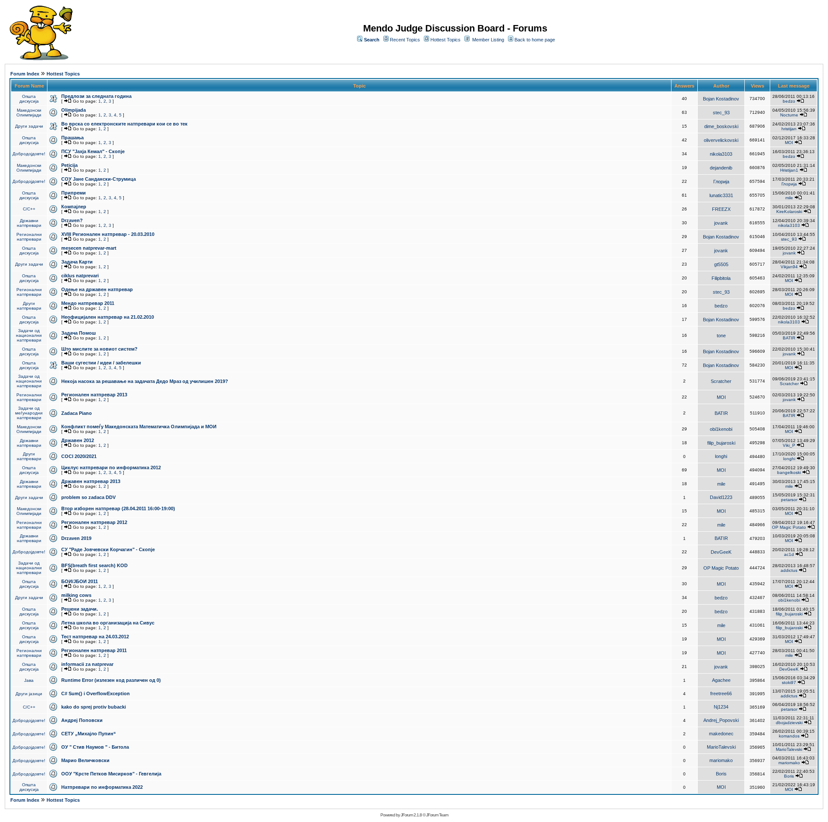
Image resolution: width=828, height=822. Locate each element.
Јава (29, 680)
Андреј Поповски (82, 720)
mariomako (721, 760)
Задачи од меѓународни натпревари (29, 413)
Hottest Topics (445, 39)
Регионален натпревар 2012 (94, 522)
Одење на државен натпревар (97, 289)
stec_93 (721, 112)
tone (721, 335)
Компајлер (73, 206)
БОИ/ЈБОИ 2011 (79, 581)
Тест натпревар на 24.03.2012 (95, 636)
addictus (789, 570)
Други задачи (29, 126)
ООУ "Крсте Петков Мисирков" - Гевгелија (111, 773)
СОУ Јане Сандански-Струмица (98, 179)
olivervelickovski (721, 140)
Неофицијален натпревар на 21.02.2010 (107, 317)
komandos (789, 736)
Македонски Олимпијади (28, 112)
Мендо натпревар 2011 (87, 303)
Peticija (69, 165)
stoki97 (789, 682)
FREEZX (721, 209)
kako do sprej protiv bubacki (93, 706)
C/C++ (29, 209)
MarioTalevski (721, 747)
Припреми (73, 192)
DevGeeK (721, 552)
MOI (789, 142)
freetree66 (721, 693)
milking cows (76, 595)
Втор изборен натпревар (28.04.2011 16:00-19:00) (118, 508)
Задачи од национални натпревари (29, 335)
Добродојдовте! (29, 153)
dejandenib (721, 167)
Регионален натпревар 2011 (94, 650)
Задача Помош (78, 333)
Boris (721, 773)
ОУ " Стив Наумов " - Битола (95, 747)
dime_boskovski (721, 126)
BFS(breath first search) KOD (94, 565)
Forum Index (24, 73)
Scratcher (721, 381)
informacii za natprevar (87, 664)
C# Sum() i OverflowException (95, 693)
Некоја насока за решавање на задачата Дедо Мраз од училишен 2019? (144, 381)
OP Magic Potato (789, 527)
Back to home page (534, 39)
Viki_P (789, 445)
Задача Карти (77, 261)
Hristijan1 (789, 170)
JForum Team (437, 815)
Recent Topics (405, 39)
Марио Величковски (85, 760)
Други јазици (29, 693)
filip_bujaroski (721, 443)
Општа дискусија (29, 99)
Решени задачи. (79, 609)
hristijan (789, 128)
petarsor (789, 499)
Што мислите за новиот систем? (99, 348)
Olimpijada (73, 110)
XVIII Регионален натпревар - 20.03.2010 (107, 234)
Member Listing (488, 39)
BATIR (789, 338)
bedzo (789, 101)
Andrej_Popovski (721, 720)
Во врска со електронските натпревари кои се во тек (124, 123)
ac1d (789, 554)
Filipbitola (721, 278)
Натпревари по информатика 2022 (102, 787)
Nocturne (789, 115)
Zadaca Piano (76, 413)
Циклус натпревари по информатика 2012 (111, 467)
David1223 (721, 497)
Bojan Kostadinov (721, 98)
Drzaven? (72, 220)
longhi (721, 456)
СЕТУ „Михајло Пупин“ (88, 733)
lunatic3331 (721, 195)
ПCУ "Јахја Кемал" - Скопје (93, 151)
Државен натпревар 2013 (90, 481)
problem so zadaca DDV (88, 497)
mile (789, 197)
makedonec (721, 733)
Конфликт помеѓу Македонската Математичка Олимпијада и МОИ (138, 426)
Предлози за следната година (96, 96)
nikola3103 (721, 154)
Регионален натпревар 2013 (94, 394)
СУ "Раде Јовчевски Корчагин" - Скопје (108, 549)
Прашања (72, 137)
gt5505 (721, 264)
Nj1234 (721, 706)
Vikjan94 (789, 266)
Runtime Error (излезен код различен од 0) (111, 680)
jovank (721, 223)
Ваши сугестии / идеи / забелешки (101, 362)
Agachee (721, 680)
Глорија (721, 181)
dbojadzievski (789, 722)
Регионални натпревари (29, 237)
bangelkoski (789, 472)
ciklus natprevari (80, 275)
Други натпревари (29, 306)
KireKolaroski (789, 211)
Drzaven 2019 (76, 538)
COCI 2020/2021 (79, 456)
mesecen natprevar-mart (88, 248)
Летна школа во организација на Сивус (107, 622)
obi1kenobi (721, 429)
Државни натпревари (29, 223)
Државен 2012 (77, 440)
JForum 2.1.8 (411, 815)
